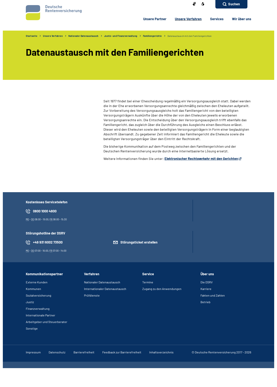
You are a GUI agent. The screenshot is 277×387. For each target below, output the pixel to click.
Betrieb (205, 302)
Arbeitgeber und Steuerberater (46, 322)
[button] (231, 4)
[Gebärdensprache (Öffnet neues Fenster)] (194, 4)
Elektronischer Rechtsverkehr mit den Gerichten (201, 158)
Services (216, 19)
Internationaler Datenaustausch (105, 289)
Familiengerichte (152, 36)
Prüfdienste (92, 295)
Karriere (205, 289)
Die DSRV (206, 282)
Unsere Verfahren (188, 19)
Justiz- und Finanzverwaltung (120, 36)
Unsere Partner (154, 19)
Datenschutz (57, 352)
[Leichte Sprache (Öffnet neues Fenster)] (202, 4)
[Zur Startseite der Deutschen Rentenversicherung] (54, 12)
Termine (147, 282)
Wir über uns (241, 19)
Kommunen (33, 289)
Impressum (33, 352)
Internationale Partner (40, 315)
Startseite (31, 36)
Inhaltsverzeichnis (161, 352)
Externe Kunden (36, 282)
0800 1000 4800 (45, 211)
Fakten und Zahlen (212, 295)
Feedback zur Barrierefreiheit (121, 352)
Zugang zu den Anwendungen (161, 289)
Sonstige (32, 328)
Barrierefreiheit (83, 352)
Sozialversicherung (38, 295)
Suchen (234, 4)
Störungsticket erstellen (139, 242)
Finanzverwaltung (38, 308)
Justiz (30, 302)
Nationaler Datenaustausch (83, 36)
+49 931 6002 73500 (48, 242)
